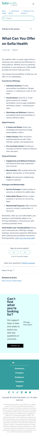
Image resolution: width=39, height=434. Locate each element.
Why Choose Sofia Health (11, 281)
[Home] (9, 4)
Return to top (7, 270)
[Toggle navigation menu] (33, 4)
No (25, 252)
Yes (14, 252)
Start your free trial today (25, 238)
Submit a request (28, 263)
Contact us (15, 345)
